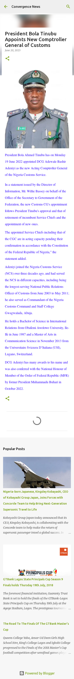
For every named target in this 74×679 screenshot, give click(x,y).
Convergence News (26, 6)
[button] (7, 59)
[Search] (68, 7)
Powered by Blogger (39, 673)
